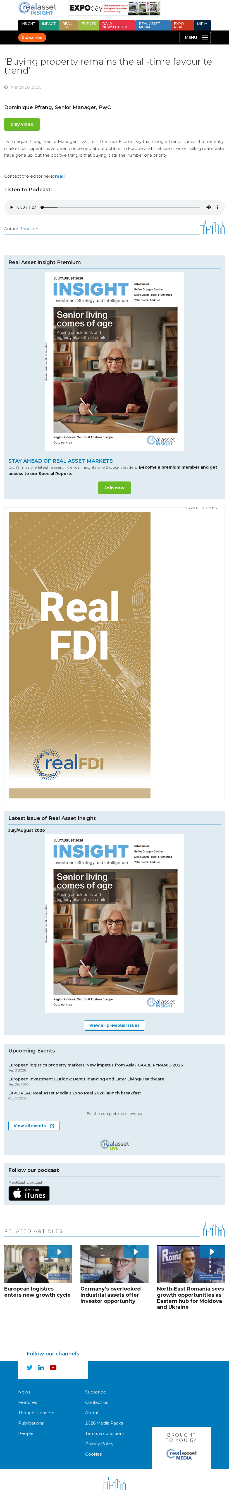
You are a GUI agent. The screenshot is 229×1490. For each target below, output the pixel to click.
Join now (114, 487)
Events (89, 24)
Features (27, 1402)
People (26, 1433)
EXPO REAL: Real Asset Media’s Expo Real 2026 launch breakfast (74, 1096)
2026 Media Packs (104, 1423)
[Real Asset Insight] (37, 8)
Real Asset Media (149, 25)
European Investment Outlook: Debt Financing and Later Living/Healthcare (86, 1082)
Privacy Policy (99, 1443)
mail (60, 176)
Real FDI (67, 25)
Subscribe (32, 37)
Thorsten (29, 228)
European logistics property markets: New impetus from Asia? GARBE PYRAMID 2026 (95, 1068)
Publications (31, 1423)
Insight (28, 24)
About (91, 1412)
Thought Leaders (36, 1412)
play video (22, 124)
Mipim (202, 24)
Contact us (96, 1402)
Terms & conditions (104, 1433)
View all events (30, 1125)
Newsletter (114, 25)
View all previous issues (114, 1025)
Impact (49, 24)
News (24, 1392)
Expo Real (179, 25)
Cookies (93, 1454)
